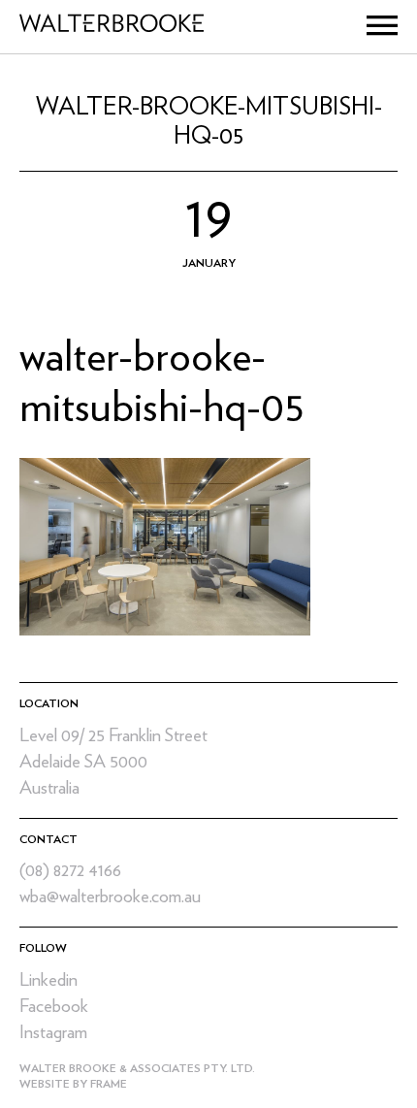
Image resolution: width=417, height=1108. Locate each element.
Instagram (53, 1033)
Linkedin (48, 980)
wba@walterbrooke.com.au (110, 897)
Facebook (53, 1006)
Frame (108, 1084)
